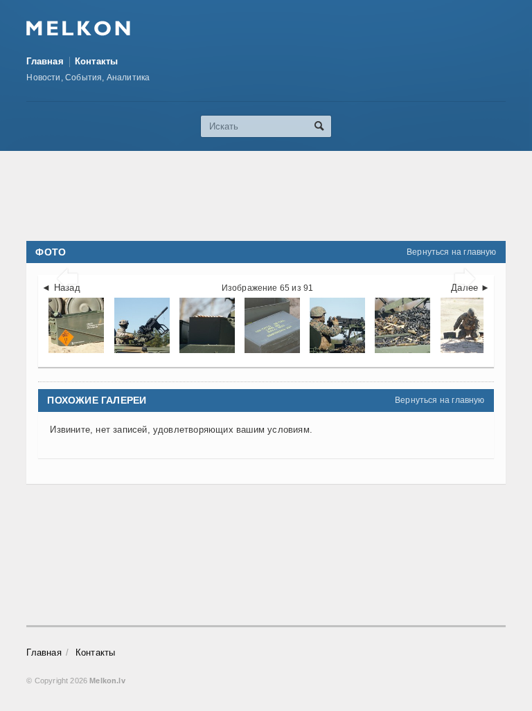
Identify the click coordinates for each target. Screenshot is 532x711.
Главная (44, 61)
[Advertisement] (278, 196)
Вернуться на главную (452, 252)
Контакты (96, 61)
